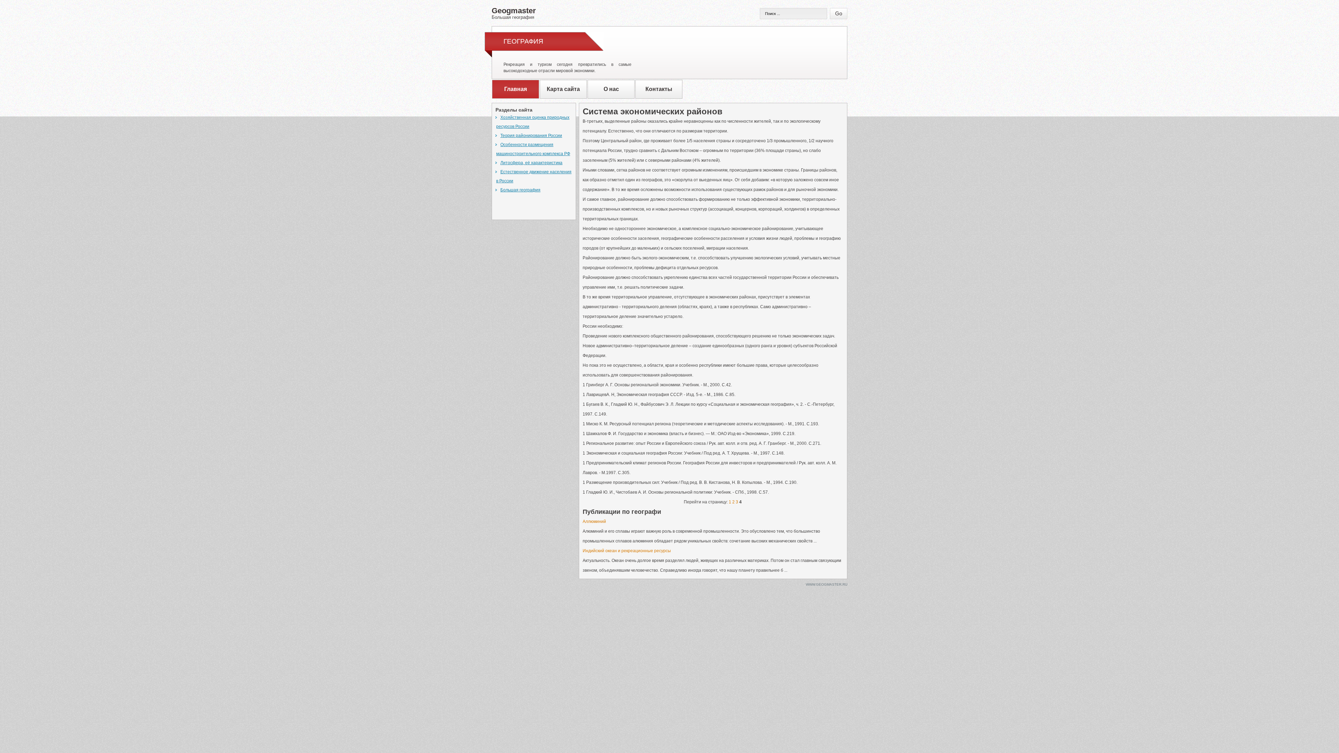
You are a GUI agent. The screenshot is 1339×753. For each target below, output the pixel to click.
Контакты (658, 89)
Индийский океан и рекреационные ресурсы (627, 550)
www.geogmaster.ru (826, 584)
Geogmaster (514, 13)
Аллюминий (594, 521)
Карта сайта (563, 89)
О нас (611, 89)
